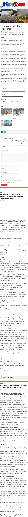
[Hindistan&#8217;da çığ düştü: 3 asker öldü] (6, 123)
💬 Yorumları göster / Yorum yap (7, 377)
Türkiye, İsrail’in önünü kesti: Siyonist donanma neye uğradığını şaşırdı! (13, 386)
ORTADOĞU (2, 383)
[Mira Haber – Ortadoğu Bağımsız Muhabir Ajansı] (14, 4)
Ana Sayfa (3, 6)
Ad (2, 164)
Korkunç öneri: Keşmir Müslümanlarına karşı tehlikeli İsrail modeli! (6, 116)
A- (19, 1)
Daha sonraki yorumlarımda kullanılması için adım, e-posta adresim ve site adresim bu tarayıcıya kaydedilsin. (13, 177)
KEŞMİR (7, 6)
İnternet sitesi (4, 172)
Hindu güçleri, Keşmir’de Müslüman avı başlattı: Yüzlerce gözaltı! (18, 116)
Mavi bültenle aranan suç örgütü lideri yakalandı (8, 137)
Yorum (3, 152)
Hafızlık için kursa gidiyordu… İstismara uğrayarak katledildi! (13, 91)
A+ (25, 1)
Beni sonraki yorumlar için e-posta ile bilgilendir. (12, 180)
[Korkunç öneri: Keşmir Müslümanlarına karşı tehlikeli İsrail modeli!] (6, 111)
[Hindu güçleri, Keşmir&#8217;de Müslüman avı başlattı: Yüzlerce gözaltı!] (18, 111)
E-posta (3, 168)
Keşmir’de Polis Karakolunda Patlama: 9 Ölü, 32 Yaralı (12, 96)
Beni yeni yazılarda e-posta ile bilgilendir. (10, 182)
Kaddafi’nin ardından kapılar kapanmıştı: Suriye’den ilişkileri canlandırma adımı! (11, 196)
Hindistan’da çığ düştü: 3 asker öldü (6, 127)
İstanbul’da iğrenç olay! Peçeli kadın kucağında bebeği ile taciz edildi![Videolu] (18, 141)
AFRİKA (1, 192)
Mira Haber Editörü (5, 31)
